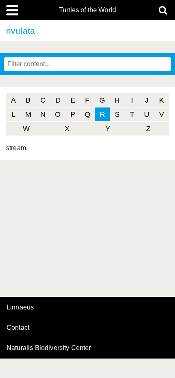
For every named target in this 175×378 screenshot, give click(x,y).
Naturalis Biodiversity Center (49, 348)
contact (18, 327)
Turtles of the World (87, 10)
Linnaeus (20, 307)
